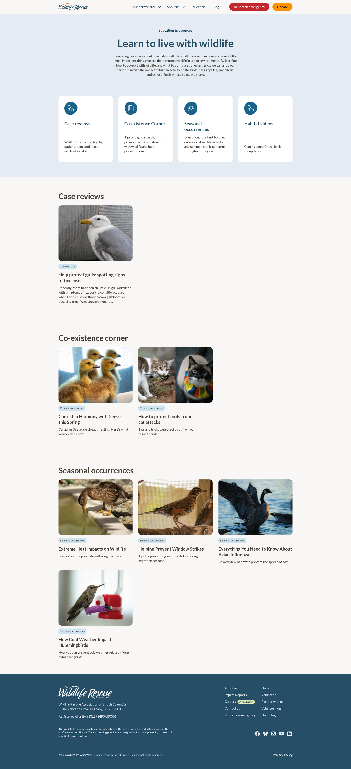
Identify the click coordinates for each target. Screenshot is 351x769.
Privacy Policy (282, 755)
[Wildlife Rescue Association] (73, 6)
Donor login (269, 715)
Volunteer (268, 695)
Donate (282, 7)
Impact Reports (235, 695)
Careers (230, 701)
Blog (215, 7)
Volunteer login (272, 708)
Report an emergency (249, 7)
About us (173, 7)
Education (197, 7)
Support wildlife (144, 7)
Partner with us (272, 701)
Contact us (232, 708)
